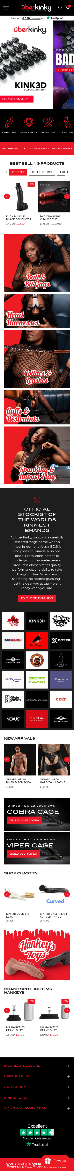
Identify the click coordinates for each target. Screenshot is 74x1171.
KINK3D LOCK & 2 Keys (17, 915)
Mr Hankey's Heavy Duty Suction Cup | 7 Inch (51, 1029)
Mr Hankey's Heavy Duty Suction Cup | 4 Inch (17, 1029)
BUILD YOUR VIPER (23, 854)
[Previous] (6, 172)
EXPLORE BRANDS (37, 598)
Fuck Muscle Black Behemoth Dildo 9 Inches (18, 218)
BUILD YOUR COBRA (24, 820)
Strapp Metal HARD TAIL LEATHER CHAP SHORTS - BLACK (53, 781)
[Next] (67, 172)
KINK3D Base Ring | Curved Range (53, 915)
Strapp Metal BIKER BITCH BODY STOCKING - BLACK (19, 781)
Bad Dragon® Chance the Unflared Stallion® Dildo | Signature (53, 218)
